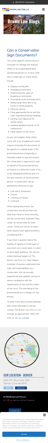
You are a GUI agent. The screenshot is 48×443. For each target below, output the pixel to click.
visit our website (22, 318)
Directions (8, 388)
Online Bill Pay (30, 2)
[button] (44, 415)
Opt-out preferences (23, 440)
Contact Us (14, 411)
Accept (24, 434)
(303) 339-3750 (19, 2)
